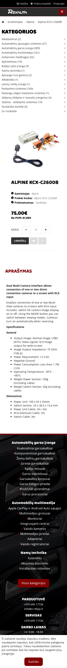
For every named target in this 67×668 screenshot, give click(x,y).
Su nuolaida (9, 111)
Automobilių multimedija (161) (20, 52)
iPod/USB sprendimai (35, 489)
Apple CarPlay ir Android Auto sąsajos (34, 508)
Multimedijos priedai (34, 534)
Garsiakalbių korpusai (35, 479)
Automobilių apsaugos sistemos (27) (24, 43)
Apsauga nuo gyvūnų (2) (17, 75)
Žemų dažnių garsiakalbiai (35, 458)
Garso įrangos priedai (35, 484)
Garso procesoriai (34, 494)
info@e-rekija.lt (33, 609)
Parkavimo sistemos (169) (17, 88)
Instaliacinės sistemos (34, 568)
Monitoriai (35, 519)
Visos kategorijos (33, 583)
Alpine (30, 22)
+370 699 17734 (33, 620)
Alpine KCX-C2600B (50, 22)
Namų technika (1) (13, 70)
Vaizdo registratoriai (34, 544)
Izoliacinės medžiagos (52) (18, 57)
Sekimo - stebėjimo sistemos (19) (22, 102)
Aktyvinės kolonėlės (34, 563)
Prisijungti (58, 3)
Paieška (23, 3)
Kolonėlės (35, 558)
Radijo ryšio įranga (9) (15, 66)
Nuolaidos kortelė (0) (14, 106)
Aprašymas (18, 272)
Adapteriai (35, 539)
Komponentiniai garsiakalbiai (34, 453)
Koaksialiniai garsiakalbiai (34, 448)
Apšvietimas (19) (12, 61)
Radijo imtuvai (35, 469)
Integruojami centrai (34, 524)
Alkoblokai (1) (10, 79)
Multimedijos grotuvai (34, 513)
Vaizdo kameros (35, 529)
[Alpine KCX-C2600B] (34, 148)
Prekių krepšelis (42, 3)
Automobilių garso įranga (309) (21, 48)
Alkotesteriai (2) (11, 39)
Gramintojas (15, 22)
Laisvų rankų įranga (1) (16, 84)
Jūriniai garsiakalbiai (35, 463)
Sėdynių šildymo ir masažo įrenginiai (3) (26, 97)
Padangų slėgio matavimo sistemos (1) (25, 93)
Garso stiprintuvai (34, 474)
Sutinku (33, 662)
